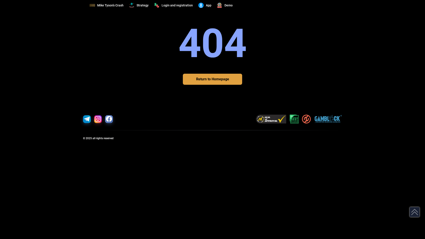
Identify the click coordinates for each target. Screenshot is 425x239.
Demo (228, 5)
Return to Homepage (212, 79)
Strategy (143, 5)
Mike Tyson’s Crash (110, 5)
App (208, 5)
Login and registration (177, 5)
